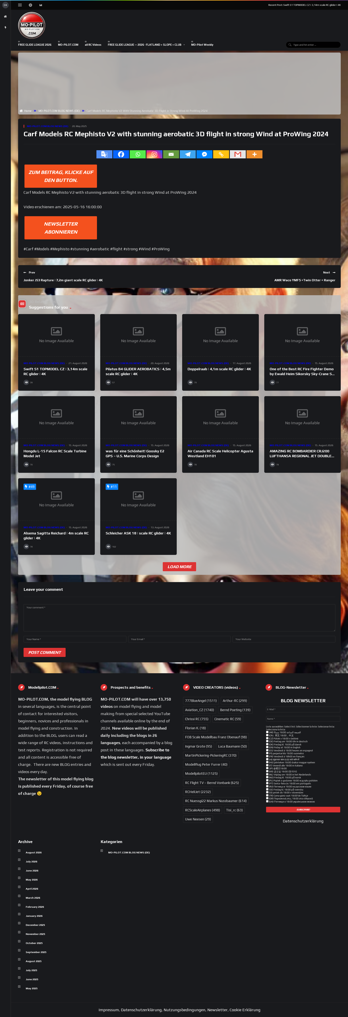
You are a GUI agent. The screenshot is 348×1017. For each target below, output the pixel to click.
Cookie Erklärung (245, 1009)
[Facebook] (121, 154)
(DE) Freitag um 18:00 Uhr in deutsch (288, 741)
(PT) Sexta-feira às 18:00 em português (289, 783)
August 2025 (34, 961)
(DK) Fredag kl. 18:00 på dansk (284, 744)
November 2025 (35, 934)
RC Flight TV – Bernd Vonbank (212, 783)
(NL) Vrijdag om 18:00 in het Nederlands (289, 774)
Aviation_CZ (199, 710)
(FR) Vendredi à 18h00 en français (286, 756)
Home (27, 110)
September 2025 (36, 952)
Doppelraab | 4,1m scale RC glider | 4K (219, 369)
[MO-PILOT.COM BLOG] (31, 25)
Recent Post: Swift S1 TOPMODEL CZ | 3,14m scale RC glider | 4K (304, 4)
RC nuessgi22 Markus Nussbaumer (216, 801)
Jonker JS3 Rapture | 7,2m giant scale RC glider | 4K (63, 280)
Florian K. (195, 728)
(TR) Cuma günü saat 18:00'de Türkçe (288, 795)
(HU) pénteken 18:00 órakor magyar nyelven (291, 762)
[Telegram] (188, 154)
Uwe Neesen (198, 819)
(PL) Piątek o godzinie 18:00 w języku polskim (293, 780)
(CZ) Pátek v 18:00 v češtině (283, 738)
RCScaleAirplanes (202, 810)
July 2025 (31, 970)
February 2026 (35, 906)
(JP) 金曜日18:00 (277, 768)
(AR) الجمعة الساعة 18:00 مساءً (284, 732)
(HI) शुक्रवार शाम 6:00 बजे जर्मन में (283, 759)
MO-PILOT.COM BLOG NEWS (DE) (59, 110)
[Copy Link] (221, 154)
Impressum (109, 1009)
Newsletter (217, 1009)
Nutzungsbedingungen (184, 1009)
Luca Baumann (232, 746)
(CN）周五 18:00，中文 (281, 735)
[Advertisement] (180, 81)
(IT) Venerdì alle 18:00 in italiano (285, 765)
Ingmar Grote (198, 746)
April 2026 (32, 888)
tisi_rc (234, 810)
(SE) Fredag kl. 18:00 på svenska (285, 789)
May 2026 (32, 879)
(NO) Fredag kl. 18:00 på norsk (284, 777)
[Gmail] (238, 154)
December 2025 (35, 924)
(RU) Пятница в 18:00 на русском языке (289, 786)
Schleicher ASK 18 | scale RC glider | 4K (138, 533)
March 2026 (33, 897)
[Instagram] (154, 154)
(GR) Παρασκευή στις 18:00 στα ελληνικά (290, 798)
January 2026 (34, 915)
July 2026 (31, 861)
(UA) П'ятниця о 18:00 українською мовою (291, 801)
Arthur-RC (235, 701)
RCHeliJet (198, 792)
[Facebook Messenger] (204, 154)
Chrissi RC (196, 719)
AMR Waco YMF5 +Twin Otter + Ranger (304, 280)
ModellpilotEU (201, 773)
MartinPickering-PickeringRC (211, 755)
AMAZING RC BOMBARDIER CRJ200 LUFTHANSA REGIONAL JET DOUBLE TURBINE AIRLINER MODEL (301, 456)
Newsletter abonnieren (61, 228)
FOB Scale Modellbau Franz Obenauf (216, 737)
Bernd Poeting (235, 710)
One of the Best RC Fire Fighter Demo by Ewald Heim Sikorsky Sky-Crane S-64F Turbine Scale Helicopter (302, 374)
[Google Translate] (104, 154)
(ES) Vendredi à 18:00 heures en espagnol (290, 750)
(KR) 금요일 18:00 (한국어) (282, 771)
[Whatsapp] (138, 154)
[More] (254, 154)
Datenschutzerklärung (303, 821)
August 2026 (34, 852)
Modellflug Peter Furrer (206, 764)
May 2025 (32, 988)
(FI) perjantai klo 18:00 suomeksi (286, 753)
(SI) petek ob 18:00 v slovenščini (285, 792)
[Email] (171, 154)
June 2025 (32, 979)
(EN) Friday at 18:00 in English (284, 747)
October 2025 (34, 943)
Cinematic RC (227, 719)
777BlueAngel (201, 701)
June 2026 (32, 870)
